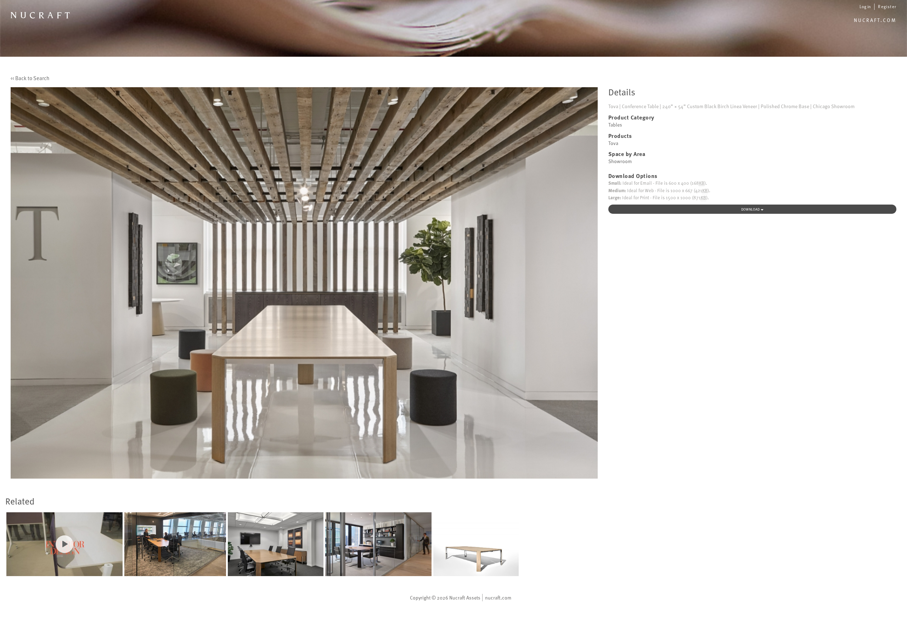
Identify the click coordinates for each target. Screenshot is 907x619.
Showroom (620, 161)
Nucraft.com (875, 20)
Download (751, 209)
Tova (613, 143)
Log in (865, 7)
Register (887, 6)
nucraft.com (498, 597)
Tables (615, 124)
